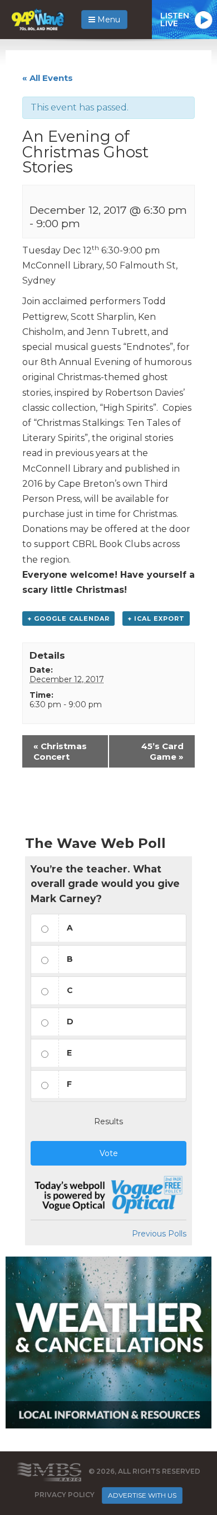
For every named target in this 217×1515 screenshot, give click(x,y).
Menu (107, 20)
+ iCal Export (156, 618)
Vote (109, 1153)
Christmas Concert (60, 751)
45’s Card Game (162, 751)
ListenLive (174, 19)
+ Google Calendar (68, 618)
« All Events (47, 78)
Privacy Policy (64, 1494)
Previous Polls (159, 1234)
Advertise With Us (142, 1495)
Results (108, 1121)
